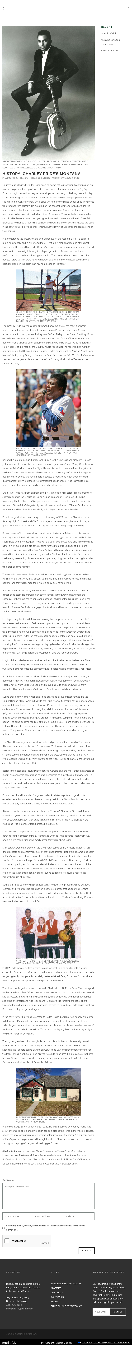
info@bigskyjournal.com (19, 1308)
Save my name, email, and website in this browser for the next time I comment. (45, 1227)
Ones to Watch (109, 33)
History (24, 178)
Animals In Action (110, 50)
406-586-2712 (14, 1305)
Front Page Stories (40, 178)
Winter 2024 (11, 178)
